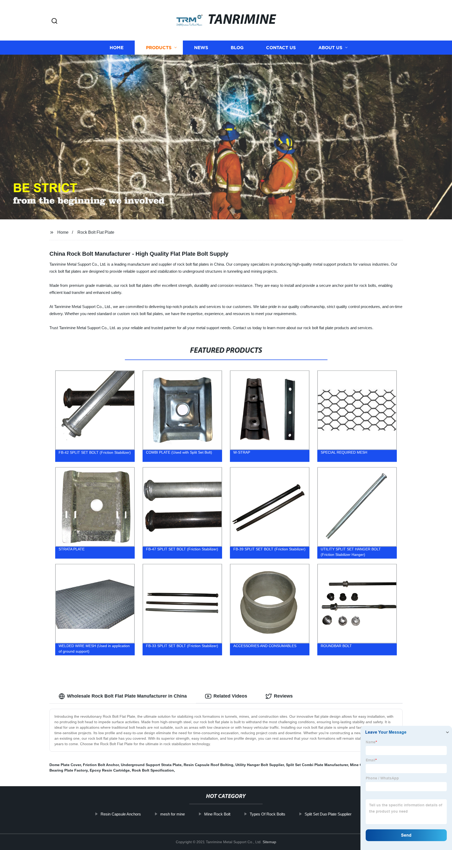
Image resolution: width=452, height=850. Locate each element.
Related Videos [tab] (230, 696)
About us (330, 47)
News (201, 47)
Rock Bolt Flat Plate (95, 232)
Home (116, 47)
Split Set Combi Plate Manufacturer (317, 765)
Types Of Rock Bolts (267, 814)
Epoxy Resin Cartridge (110, 770)
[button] (54, 21)
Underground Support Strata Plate (151, 765)
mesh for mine (172, 814)
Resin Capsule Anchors (120, 814)
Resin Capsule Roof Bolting (208, 765)
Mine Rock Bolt (217, 814)
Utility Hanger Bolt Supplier (259, 765)
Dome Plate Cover (65, 765)
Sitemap (269, 842)
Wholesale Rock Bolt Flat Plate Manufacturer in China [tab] (127, 696)
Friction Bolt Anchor (101, 765)
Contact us (281, 47)
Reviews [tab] (283, 696)
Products (159, 47)
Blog (237, 47)
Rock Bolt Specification (153, 770)
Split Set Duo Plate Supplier (327, 814)
